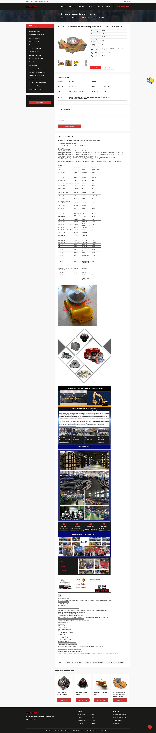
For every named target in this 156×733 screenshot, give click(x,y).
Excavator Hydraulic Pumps (36, 58)
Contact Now (40, 103)
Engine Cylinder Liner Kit (35, 41)
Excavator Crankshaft (34, 45)
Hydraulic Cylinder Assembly (36, 75)
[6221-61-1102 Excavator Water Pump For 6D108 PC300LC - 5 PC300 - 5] (72, 44)
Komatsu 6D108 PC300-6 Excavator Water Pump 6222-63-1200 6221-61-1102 (119, 694)
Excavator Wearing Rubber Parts (37, 82)
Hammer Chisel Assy (34, 85)
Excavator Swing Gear (34, 68)
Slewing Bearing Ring (34, 65)
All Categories (116, 723)
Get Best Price (95, 68)
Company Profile (81, 714)
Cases (92, 717)
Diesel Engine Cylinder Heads (36, 34)
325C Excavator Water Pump (73, 662)
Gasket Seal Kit (33, 62)
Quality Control (81, 720)
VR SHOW (109, 6)
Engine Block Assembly (35, 38)
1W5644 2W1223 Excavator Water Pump (63, 693)
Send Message (69, 126)
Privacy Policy (94, 723)
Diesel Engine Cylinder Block (36, 31)
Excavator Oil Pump (34, 51)
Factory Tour (81, 717)
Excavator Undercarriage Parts (37, 72)
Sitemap (93, 720)
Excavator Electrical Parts (36, 79)
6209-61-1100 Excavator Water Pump (100, 693)
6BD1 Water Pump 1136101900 (94, 662)
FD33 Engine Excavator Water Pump (82, 693)
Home (52, 17)
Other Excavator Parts (35, 89)
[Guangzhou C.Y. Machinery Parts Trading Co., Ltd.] (31, 6)
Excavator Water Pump (61, 17)
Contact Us (80, 723)
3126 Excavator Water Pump (115, 662)
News (92, 714)
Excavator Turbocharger (35, 48)
